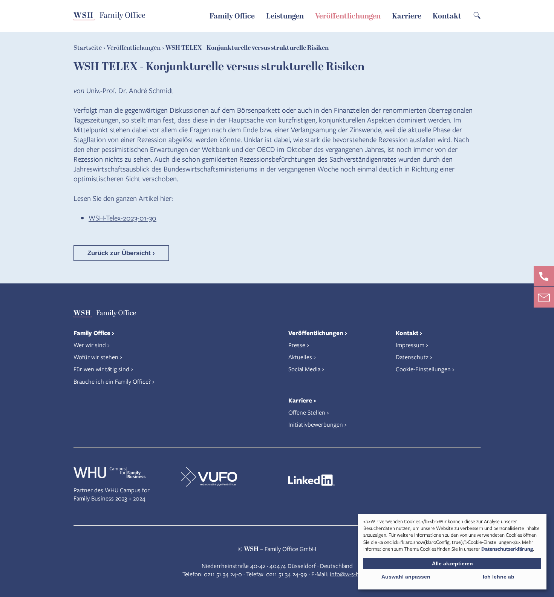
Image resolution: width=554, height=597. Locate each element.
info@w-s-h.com (351, 574)
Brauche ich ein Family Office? (112, 381)
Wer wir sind (89, 345)
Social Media (304, 369)
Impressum (410, 345)
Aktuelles (300, 357)
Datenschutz (412, 357)
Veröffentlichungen (348, 16)
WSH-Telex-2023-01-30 (122, 217)
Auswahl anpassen (405, 577)
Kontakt (447, 16)
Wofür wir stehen (95, 357)
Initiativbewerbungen (315, 424)
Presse (296, 345)
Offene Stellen (306, 412)
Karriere (406, 16)
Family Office (232, 16)
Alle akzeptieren (452, 563)
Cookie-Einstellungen (423, 369)
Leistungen (285, 16)
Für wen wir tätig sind (101, 369)
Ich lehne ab (498, 577)
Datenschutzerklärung (507, 548)
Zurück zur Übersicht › (121, 253)
